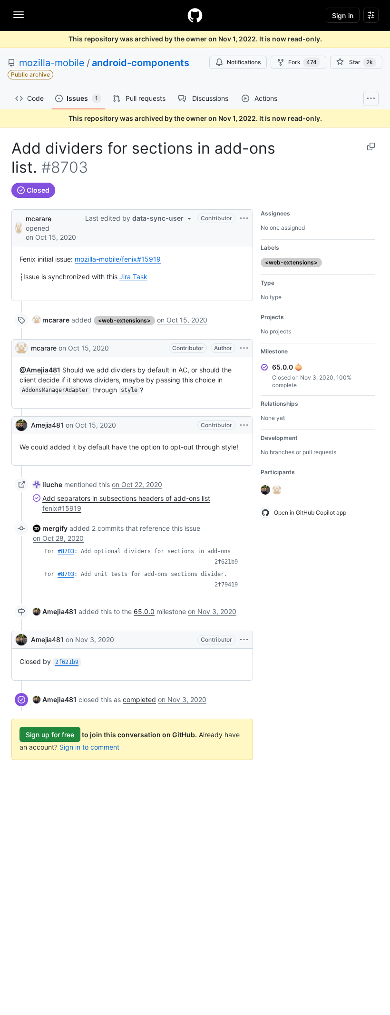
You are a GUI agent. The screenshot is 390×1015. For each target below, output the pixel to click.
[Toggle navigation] (18, 15)
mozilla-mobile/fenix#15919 (118, 259)
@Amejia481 (40, 370)
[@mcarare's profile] (19, 227)
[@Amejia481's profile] (21, 425)
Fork (302, 62)
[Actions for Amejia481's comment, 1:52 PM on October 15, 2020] (244, 425)
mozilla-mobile (52, 62)
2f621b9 (226, 561)
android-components (140, 62)
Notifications (244, 62)
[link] (51, 320)
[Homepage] (195, 15)
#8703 (66, 551)
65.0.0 (144, 611)
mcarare (38, 219)
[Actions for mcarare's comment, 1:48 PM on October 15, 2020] (244, 348)
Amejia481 (47, 425)
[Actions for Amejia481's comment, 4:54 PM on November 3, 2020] (244, 639)
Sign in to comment (89, 747)
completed (139, 699)
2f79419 (226, 584)
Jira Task (133, 277)
